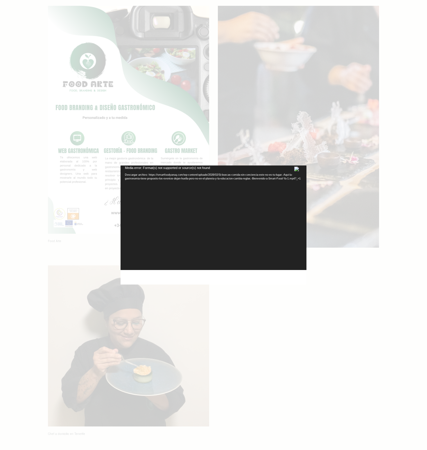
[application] (213, 217)
